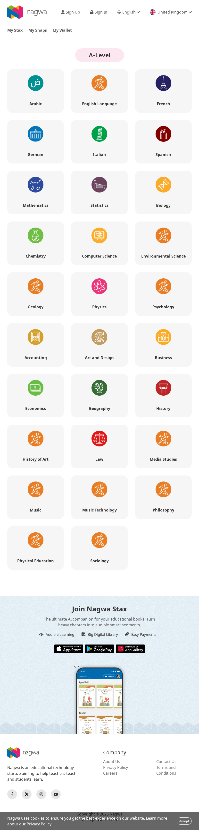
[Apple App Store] (68, 648)
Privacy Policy (115, 767)
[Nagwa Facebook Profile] (12, 794)
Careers (110, 773)
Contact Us (166, 761)
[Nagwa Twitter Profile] (27, 794)
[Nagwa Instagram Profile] (41, 794)
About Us (111, 761)
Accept (184, 821)
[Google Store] (99, 648)
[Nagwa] (27, 12)
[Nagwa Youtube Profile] (56, 794)
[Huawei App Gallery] (130, 648)
